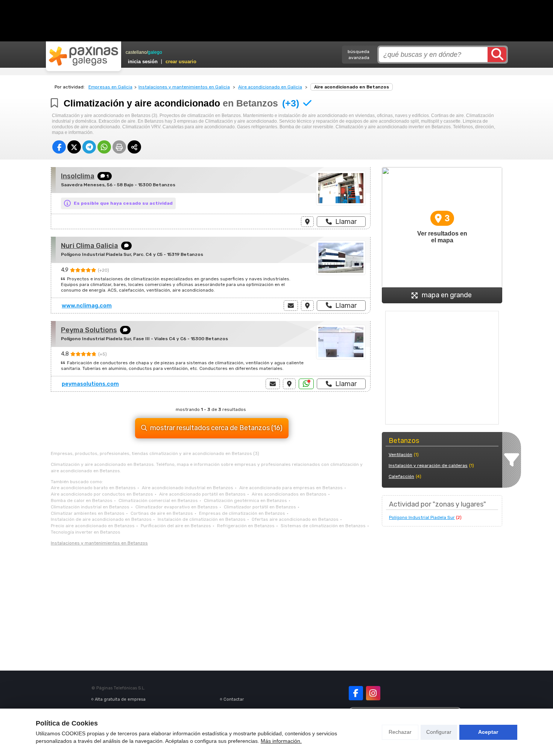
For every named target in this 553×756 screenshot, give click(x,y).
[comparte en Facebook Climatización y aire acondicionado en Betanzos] (59, 147)
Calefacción (401, 476)
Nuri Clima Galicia (89, 246)
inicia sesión (143, 61)
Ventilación (400, 454)
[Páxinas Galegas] (83, 56)
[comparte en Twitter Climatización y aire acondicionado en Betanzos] (74, 147)
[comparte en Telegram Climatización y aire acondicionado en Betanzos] (89, 147)
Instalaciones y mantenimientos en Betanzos (99, 543)
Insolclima (77, 176)
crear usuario (181, 61)
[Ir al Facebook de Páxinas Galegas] (356, 693)
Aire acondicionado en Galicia (270, 87)
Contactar (233, 699)
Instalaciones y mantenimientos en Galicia (184, 87)
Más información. (281, 741)
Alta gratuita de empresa (120, 699)
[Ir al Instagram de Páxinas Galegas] (373, 693)
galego (155, 52)
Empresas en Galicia (110, 87)
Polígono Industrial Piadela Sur (422, 517)
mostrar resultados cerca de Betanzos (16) (216, 428)
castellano (136, 52)
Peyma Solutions (89, 330)
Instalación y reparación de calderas (428, 465)
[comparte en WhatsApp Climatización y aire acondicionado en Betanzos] (104, 147)
